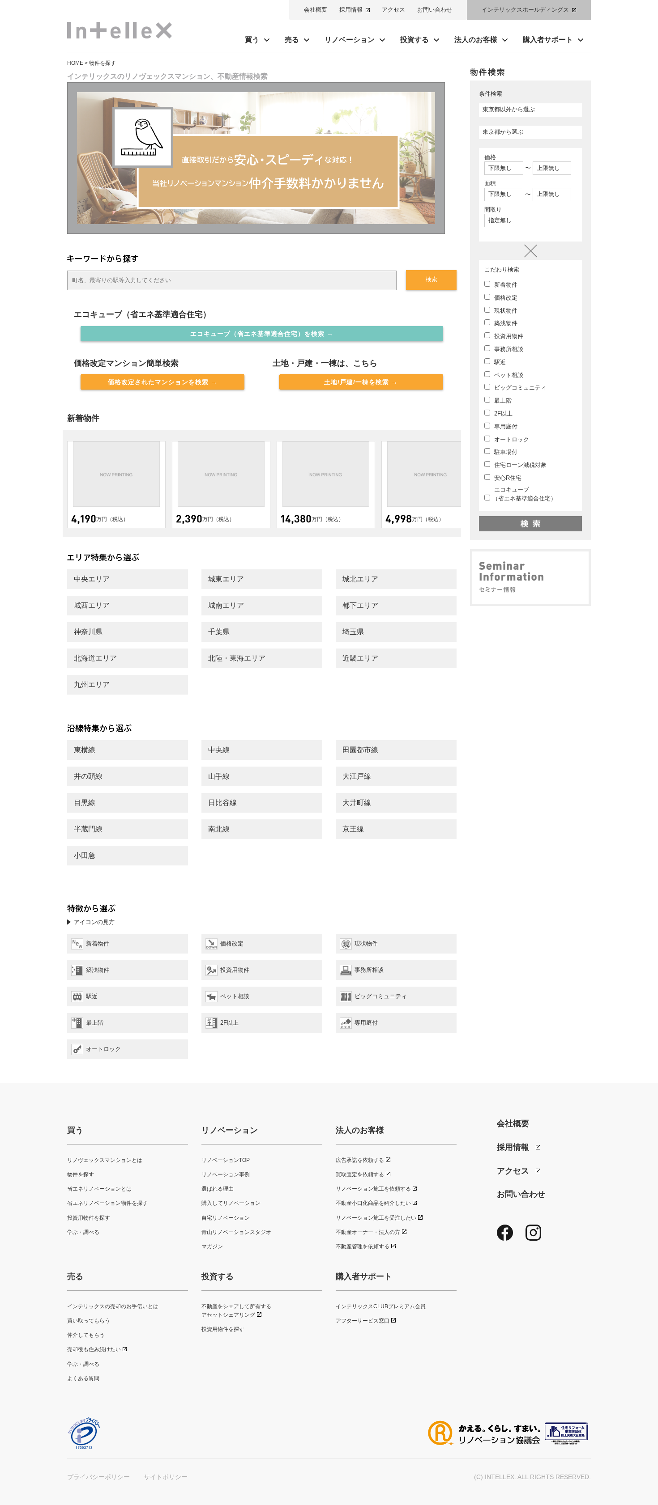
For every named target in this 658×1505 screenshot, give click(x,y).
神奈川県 (88, 632)
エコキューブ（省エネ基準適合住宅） (524, 494)
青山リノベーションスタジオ (236, 1232)
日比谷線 (222, 802)
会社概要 (315, 9)
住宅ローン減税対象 (519, 465)
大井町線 (356, 802)
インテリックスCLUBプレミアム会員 (381, 1306)
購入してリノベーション (231, 1203)
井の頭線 (88, 776)
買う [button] (252, 39)
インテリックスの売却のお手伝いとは (112, 1306)
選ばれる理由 (217, 1189)
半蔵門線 (88, 829)
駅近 (499, 362)
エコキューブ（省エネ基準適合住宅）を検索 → (261, 333)
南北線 (219, 829)
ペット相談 (507, 375)
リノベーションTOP (225, 1160)
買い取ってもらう (88, 1321)
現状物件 (504, 310)
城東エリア (226, 579)
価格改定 (504, 297)
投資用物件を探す (88, 1218)
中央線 (219, 750)
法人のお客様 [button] (475, 39)
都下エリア (360, 605)
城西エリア (92, 605)
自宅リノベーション (225, 1218)
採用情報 (351, 9)
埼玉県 (353, 632)
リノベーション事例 (225, 1174)
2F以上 (502, 413)
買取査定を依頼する (360, 1174)
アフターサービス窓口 (362, 1321)
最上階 (502, 400)
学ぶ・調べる (83, 1232)
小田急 (84, 855)
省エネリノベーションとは (99, 1189)
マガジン (212, 1246)
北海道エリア (95, 658)
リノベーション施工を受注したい (376, 1218)
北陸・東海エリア (236, 658)
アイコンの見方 (94, 922)
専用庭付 (504, 426)
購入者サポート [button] (548, 39)
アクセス (393, 9)
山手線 (219, 776)
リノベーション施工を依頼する (373, 1189)
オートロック (510, 439)
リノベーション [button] (350, 39)
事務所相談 (507, 349)
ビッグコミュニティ (519, 387)
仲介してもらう (86, 1335)
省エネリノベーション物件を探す (107, 1203)
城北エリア (360, 579)
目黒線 (84, 802)
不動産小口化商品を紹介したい (373, 1203)
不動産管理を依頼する (362, 1246)
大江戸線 (356, 776)
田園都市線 (360, 750)
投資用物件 (507, 336)
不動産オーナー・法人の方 (368, 1232)
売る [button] (292, 39)
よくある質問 (83, 1378)
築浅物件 (504, 323)
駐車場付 (504, 452)
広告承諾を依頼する (360, 1160)
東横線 (84, 750)
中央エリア (92, 579)
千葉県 (219, 632)
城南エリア (226, 605)
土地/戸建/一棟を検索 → (361, 382)
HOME (75, 63)
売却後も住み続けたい (94, 1349)
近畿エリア (360, 658)
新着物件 (504, 284)
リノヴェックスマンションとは (104, 1160)
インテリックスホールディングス (525, 9)
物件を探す (80, 1174)
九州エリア (92, 684)
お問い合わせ (434, 9)
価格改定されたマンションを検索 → (163, 382)
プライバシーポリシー (98, 1476)
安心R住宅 (506, 478)
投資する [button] (414, 39)
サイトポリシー (166, 1476)
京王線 (353, 829)
